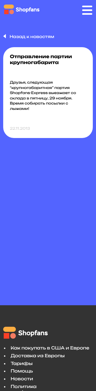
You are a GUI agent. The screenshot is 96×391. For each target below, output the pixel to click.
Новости (22, 378)
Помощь (22, 371)
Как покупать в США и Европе (50, 348)
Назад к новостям (31, 36)
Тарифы (22, 363)
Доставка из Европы (38, 355)
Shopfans (22, 9)
